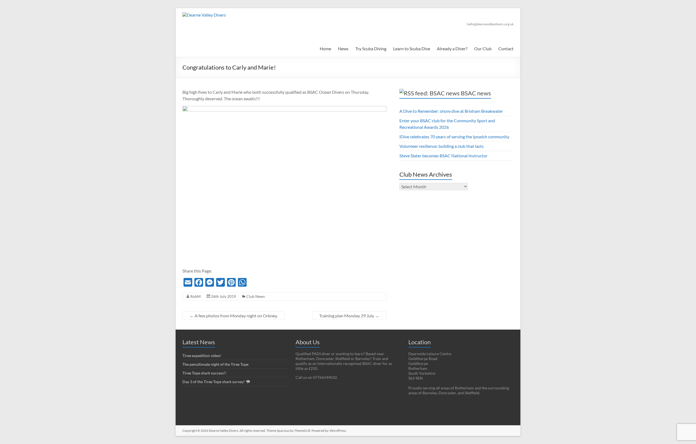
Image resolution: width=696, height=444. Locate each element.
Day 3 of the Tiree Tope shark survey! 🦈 (216, 381)
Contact (506, 48)
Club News (255, 296)
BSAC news (476, 93)
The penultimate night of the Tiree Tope (215, 364)
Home (325, 48)
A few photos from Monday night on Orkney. (233, 315)
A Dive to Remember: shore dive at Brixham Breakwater (451, 111)
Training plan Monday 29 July (349, 315)
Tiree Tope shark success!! (204, 373)
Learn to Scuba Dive (411, 48)
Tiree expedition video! (201, 355)
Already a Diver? (452, 48)
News (343, 48)
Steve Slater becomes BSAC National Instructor (443, 155)
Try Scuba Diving (370, 48)
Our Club (483, 48)
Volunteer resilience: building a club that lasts (441, 146)
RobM (195, 296)
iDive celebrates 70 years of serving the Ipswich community (454, 136)
